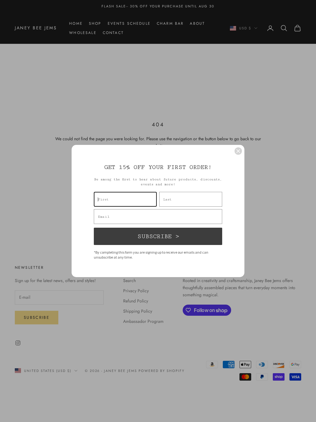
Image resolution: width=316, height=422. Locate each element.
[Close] (238, 151)
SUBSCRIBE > (158, 236)
